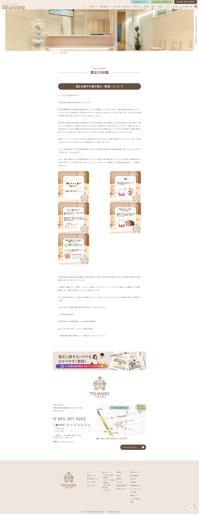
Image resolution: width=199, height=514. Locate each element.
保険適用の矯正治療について (70, 335)
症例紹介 (146, 7)
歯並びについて (135, 472)
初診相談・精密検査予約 (134, 483)
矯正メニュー (137, 7)
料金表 (118, 475)
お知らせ (133, 479)
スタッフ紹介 (116, 7)
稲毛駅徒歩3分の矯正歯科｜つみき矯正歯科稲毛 (77, 321)
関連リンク (134, 495)
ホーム (85, 7)
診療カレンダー (121, 488)
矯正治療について (105, 7)
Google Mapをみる (130, 447)
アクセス (167, 7)
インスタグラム (135, 488)
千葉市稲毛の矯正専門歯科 (95, 511)
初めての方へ (127, 7)
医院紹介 (160, 7)
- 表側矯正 (105, 477)
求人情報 (175, 7)
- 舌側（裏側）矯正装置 (106, 486)
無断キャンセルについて (95, 335)
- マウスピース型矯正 (108, 480)
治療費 (153, 7)
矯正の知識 (63, 53)
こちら (71, 442)
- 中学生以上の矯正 (107, 475)
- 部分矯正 (105, 482)
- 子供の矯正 (106, 490)
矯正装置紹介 (134, 475)
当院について (93, 7)
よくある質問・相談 (186, 7)
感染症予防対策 (121, 485)
